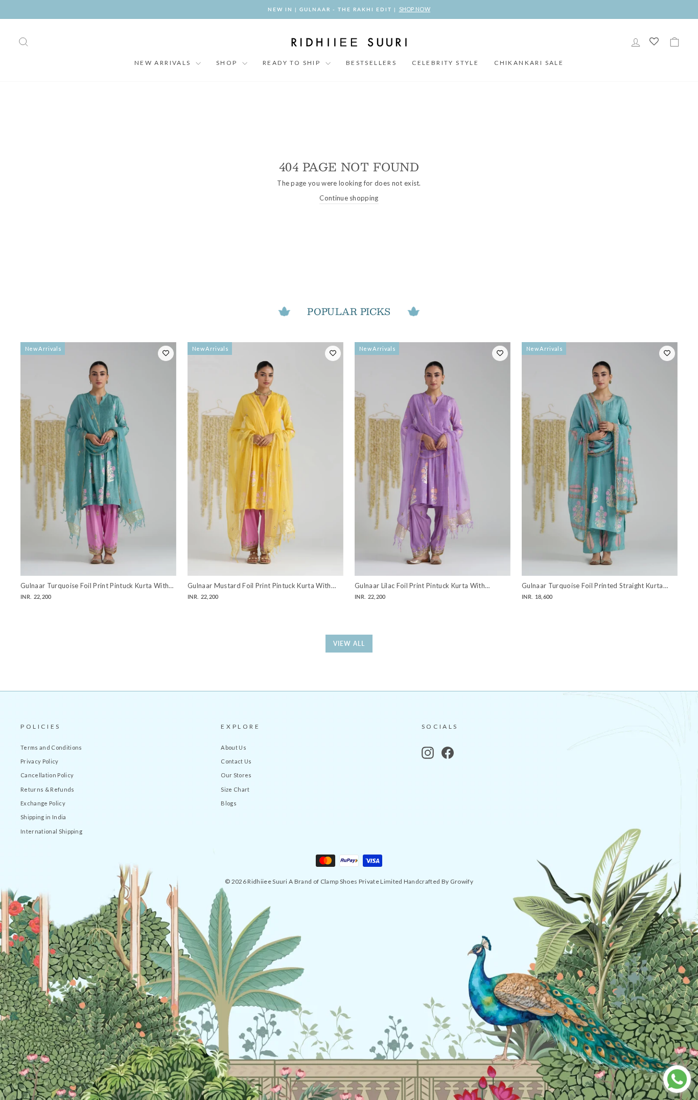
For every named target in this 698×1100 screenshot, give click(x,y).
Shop (228, 62)
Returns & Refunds (47, 789)
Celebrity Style (445, 62)
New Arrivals (163, 62)
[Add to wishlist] (166, 353)
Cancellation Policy (47, 775)
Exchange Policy (42, 803)
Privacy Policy (39, 761)
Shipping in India (43, 817)
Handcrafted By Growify (438, 881)
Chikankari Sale (529, 62)
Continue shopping (349, 198)
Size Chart (235, 789)
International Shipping (51, 831)
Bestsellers (371, 62)
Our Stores (236, 775)
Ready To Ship (293, 62)
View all (349, 643)
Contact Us (236, 761)
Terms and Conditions (51, 747)
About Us (233, 747)
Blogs (229, 803)
